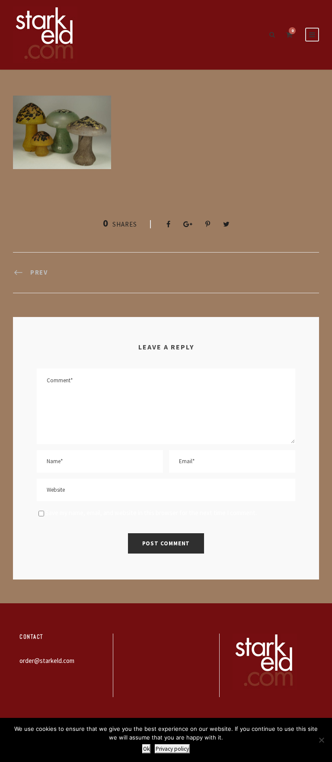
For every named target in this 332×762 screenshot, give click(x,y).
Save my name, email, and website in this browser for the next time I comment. (151, 513)
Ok (146, 748)
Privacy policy (172, 748)
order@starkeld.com (46, 660)
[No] (321, 740)
